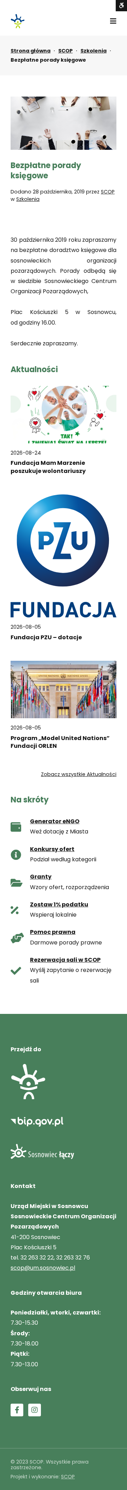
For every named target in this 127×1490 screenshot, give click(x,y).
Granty (41, 877)
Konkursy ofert (52, 849)
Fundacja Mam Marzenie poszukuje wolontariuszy (48, 467)
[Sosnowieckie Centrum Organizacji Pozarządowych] (18, 21)
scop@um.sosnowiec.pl (43, 1268)
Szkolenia (93, 50)
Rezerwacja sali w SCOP (65, 960)
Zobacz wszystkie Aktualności (78, 774)
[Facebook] (17, 1410)
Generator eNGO (54, 821)
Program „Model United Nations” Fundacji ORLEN (60, 742)
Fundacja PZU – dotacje (46, 637)
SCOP (65, 50)
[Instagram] (34, 1410)
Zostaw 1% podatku (59, 904)
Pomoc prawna (52, 932)
